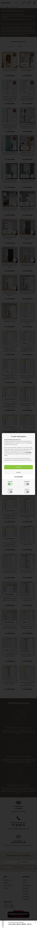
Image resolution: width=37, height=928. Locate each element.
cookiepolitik (28, 452)
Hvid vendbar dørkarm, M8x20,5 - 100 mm (20, 924)
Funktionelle (10, 489)
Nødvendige (10, 481)
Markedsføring (27, 481)
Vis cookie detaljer (18, 476)
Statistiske (27, 489)
